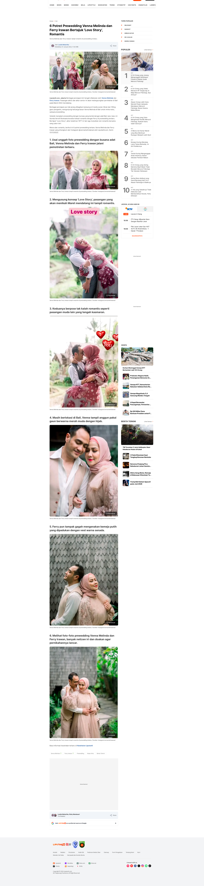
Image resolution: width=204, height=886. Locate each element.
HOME (52, 5)
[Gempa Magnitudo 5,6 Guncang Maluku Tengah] (126, 394)
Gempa (124, 345)
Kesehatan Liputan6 (85, 746)
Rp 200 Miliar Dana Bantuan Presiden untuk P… (140, 412)
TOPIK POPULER (127, 21)
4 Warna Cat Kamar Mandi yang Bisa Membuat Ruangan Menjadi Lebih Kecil (141, 133)
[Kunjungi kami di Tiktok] (150, 866)
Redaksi (63, 852)
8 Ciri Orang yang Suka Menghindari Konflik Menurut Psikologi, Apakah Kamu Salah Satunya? (141, 120)
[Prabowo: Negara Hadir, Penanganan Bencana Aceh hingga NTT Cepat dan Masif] (126, 377)
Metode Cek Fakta (58, 855)
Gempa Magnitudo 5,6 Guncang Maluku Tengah (140, 394)
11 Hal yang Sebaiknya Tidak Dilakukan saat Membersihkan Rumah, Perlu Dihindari (141, 193)
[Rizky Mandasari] (55, 815)
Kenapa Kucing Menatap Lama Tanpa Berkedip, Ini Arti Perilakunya (140, 144)
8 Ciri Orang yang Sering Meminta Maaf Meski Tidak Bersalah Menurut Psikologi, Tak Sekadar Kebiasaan (140, 168)
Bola (83, 5)
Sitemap (106, 852)
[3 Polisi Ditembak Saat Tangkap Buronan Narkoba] (126, 456)
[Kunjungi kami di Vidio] (128, 866)
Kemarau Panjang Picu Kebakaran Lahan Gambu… (140, 465)
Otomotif (121, 5)
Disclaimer (72, 852)
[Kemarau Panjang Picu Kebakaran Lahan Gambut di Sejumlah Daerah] (126, 465)
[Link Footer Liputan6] (62, 844)
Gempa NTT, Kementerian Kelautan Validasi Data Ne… (140, 386)
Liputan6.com (68, 871)
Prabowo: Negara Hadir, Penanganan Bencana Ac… (140, 377)
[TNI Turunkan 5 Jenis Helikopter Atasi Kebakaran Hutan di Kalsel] (137, 434)
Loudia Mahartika (63, 44)
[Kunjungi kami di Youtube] (131, 866)
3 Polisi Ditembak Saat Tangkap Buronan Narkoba (140, 456)
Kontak (55, 852)
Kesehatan (102, 5)
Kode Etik (81, 852)
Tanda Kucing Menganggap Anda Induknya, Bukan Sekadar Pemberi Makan (140, 155)
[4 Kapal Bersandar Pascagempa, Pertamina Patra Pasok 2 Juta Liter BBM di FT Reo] (126, 403)
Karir (138, 852)
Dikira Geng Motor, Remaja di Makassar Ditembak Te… (140, 474)
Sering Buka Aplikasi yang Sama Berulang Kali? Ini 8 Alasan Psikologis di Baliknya (141, 180)
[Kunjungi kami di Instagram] (142, 866)
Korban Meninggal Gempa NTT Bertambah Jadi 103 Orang (134, 369)
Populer (125, 49)
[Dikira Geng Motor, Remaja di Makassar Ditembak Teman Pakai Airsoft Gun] (126, 474)
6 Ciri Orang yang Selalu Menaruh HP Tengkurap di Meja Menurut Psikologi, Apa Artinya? (141, 92)
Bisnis (66, 5)
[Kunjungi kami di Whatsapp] (146, 866)
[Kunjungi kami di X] (139, 866)
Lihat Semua (148, 50)
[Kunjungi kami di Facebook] (135, 866)
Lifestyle (92, 5)
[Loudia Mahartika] (52, 45)
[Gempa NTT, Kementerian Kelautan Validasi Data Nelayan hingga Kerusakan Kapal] (126, 385)
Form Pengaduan (117, 852)
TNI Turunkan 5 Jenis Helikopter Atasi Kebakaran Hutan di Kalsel (136, 448)
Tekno (112, 5)
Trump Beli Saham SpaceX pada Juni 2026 (140, 483)
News (59, 5)
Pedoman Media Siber (93, 852)
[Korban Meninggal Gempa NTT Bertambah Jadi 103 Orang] (137, 356)
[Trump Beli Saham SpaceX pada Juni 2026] (126, 483)
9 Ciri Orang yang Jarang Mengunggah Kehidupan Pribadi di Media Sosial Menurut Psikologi (140, 78)
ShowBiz (74, 5)
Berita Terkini (128, 421)
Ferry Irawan (54, 100)
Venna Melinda (107, 98)
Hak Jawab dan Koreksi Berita (76, 855)
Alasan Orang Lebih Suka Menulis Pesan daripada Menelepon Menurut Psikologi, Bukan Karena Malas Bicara (140, 106)
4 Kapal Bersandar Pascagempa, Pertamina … (140, 403)
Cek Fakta (132, 5)
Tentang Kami (130, 852)
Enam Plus (143, 5)
